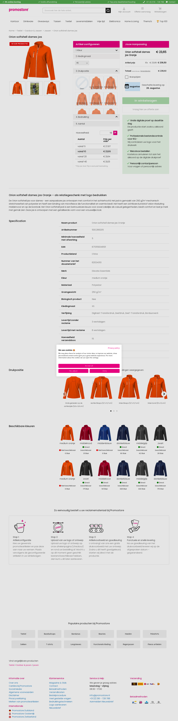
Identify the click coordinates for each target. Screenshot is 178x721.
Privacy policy (114, 348)
